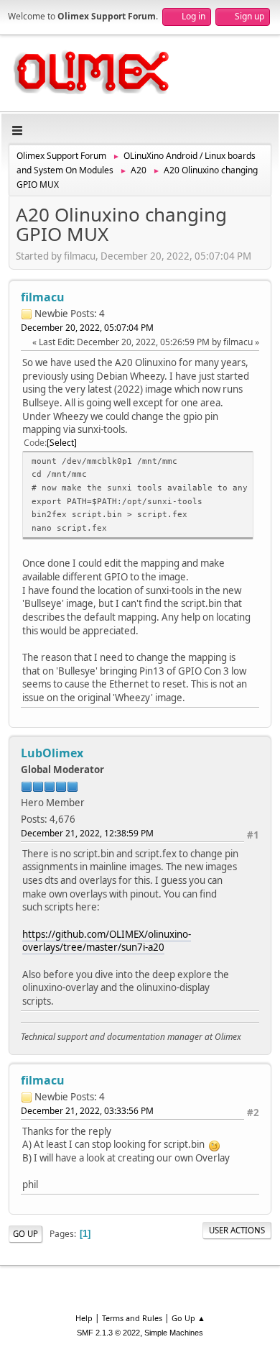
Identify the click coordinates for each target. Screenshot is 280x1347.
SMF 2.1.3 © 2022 (108, 1332)
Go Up (25, 1233)
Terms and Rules (132, 1317)
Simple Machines (173, 1332)
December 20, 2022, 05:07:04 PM (87, 327)
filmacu (43, 297)
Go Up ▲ (188, 1317)
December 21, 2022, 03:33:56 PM (87, 1111)
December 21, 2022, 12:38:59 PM (87, 833)
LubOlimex (52, 753)
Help (84, 1317)
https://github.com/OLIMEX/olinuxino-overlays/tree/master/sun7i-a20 (106, 941)
